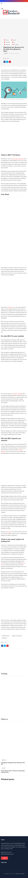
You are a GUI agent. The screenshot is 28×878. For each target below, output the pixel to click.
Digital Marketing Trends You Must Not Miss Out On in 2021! (20, 263)
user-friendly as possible (17, 393)
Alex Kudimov (4, 814)
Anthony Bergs (4, 799)
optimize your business (17, 635)
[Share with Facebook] (4, 62)
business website (5, 635)
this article (9, 531)
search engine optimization (18, 158)
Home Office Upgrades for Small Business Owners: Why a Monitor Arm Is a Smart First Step (7, 697)
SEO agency (10, 307)
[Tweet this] (7, 62)
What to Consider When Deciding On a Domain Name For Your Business (13, 795)
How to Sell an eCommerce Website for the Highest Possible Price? (20, 231)
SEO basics (4, 638)
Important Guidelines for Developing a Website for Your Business (14, 811)
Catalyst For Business (18, 753)
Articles (3, 756)
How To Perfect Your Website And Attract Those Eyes (13, 829)
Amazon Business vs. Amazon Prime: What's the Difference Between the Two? (20, 250)
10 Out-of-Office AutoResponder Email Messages (20, 213)
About (4, 858)
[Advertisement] (14, 138)
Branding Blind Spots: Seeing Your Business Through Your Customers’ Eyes (19, 697)
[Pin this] (10, 62)
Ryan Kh (6, 53)
